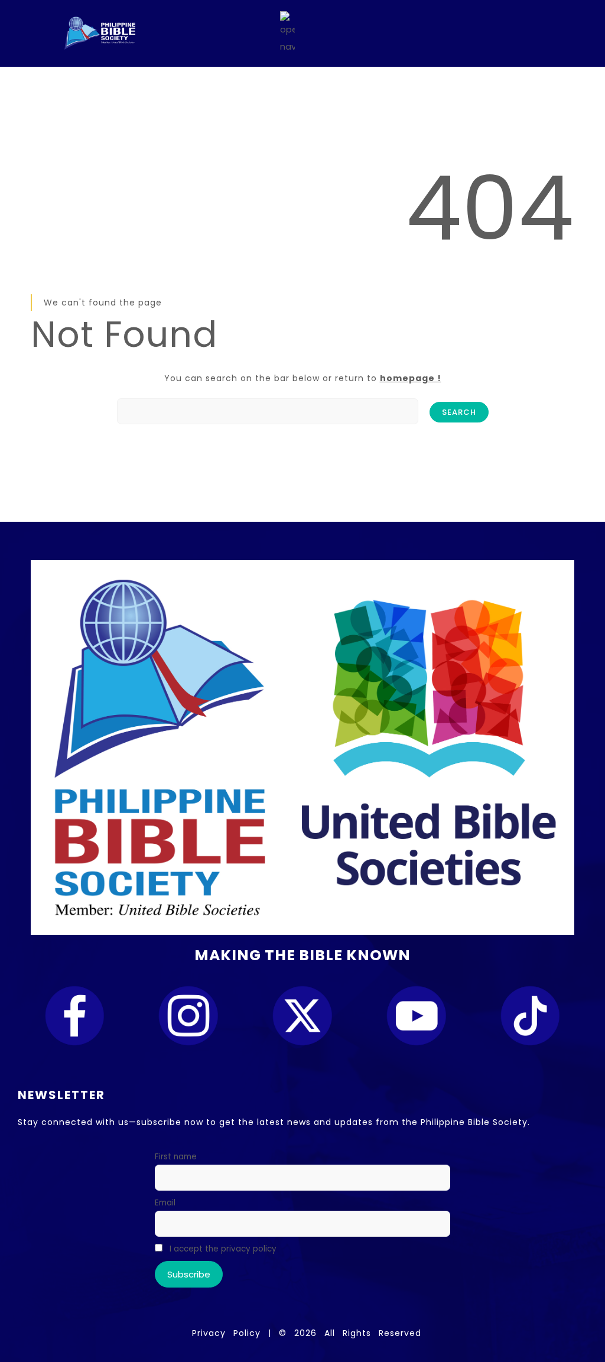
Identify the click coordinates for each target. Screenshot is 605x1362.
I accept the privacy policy (222, 1248)
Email (165, 1202)
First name (176, 1156)
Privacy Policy (226, 1333)
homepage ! (410, 378)
